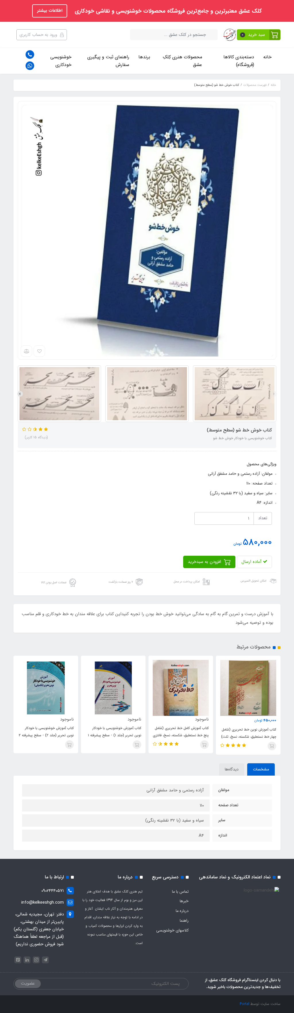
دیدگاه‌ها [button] (232, 769)
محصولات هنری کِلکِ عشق (182, 60)
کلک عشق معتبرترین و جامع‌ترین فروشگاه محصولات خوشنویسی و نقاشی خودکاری (167, 11)
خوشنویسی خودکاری (60, 60)
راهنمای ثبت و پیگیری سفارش (108, 60)
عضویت (28, 983)
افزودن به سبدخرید (205, 561)
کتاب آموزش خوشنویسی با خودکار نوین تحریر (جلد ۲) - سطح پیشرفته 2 (46, 731)
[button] (259, 34)
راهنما (184, 920)
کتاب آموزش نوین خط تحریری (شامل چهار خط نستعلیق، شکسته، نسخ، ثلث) (248, 733)
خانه (267, 57)
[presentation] (274, 394)
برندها (144, 57)
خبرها (184, 901)
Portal (244, 1004)
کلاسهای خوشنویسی (172, 930)
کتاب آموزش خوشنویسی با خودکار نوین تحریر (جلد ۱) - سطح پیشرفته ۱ (114, 731)
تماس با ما (180, 891)
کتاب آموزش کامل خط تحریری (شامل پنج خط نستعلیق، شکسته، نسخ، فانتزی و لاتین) (181, 735)
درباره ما (182, 911)
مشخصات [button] (261, 769)
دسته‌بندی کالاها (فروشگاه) (238, 60)
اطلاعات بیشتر (49, 10)
